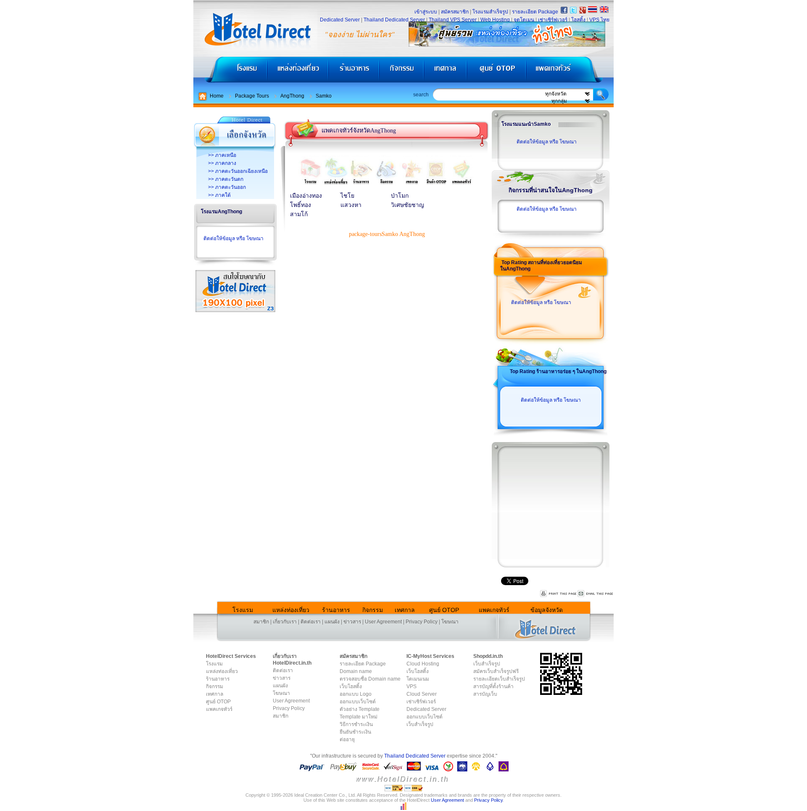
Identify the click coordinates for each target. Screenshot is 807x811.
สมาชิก (261, 622)
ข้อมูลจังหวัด (546, 610)
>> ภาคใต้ (219, 195)
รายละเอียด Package (535, 12)
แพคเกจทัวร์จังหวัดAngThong (359, 130)
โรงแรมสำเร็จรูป (490, 12)
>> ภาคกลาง (222, 163)
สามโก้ (299, 214)
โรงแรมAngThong (221, 212)
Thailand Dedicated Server (394, 20)
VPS (411, 686)
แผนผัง (332, 622)
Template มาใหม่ (358, 717)
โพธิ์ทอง (300, 205)
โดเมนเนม (417, 679)
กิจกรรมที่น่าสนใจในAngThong (551, 190)
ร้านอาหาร (354, 72)
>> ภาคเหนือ (222, 155)
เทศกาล (446, 72)
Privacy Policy (422, 622)
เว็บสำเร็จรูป (419, 724)
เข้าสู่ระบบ (425, 12)
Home (217, 96)
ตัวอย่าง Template (360, 709)
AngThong (292, 96)
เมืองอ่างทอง (306, 196)
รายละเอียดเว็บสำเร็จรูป (499, 679)
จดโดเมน (524, 20)
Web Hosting (495, 20)
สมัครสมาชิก (455, 12)
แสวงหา (350, 205)
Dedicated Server (340, 20)
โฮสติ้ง (578, 20)
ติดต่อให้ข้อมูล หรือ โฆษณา (233, 238)
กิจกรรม (402, 72)
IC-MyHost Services (430, 656)
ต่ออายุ (347, 739)
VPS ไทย (599, 20)
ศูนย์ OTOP (496, 72)
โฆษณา (450, 622)
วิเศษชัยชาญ (407, 205)
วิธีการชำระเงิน (356, 724)
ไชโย (347, 196)
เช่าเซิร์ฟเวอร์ (552, 20)
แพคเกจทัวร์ (569, 72)
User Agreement (383, 622)
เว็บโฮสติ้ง (351, 686)
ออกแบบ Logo (356, 694)
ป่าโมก (400, 196)
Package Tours (252, 96)
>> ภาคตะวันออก (227, 187)
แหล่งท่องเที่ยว (298, 72)
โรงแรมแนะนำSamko (526, 124)
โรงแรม (230, 72)
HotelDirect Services (231, 656)
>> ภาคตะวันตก (225, 179)
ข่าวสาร (352, 622)
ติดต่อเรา (311, 622)
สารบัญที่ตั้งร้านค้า (493, 686)
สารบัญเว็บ (485, 694)
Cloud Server (421, 694)
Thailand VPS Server (453, 20)
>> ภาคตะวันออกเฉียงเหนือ (238, 171)
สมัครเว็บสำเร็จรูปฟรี (496, 671)
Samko (324, 96)
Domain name (356, 671)
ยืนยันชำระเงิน (355, 732)
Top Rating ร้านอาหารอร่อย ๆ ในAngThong (558, 371)
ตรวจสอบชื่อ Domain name (370, 679)
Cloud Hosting (422, 664)
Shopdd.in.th (488, 656)
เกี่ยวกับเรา (285, 622)
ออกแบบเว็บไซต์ (358, 702)
